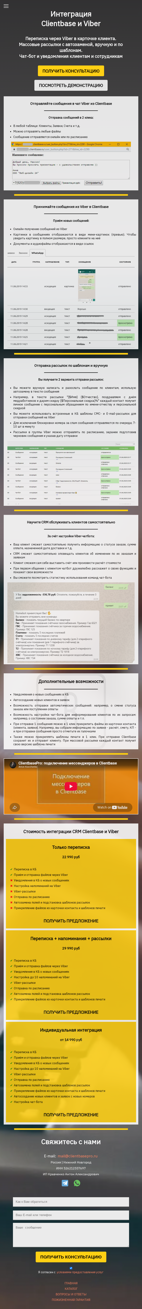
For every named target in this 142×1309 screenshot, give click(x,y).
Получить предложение (71, 920)
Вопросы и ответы (71, 1294)
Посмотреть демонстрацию (71, 85)
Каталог (71, 1289)
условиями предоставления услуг (80, 1272)
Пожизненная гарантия (71, 1300)
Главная (71, 1283)
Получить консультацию (71, 71)
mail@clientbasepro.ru (78, 1155)
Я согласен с (70, 1272)
